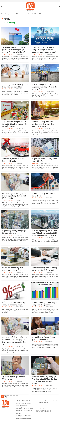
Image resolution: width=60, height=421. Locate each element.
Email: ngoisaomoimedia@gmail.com (52, 1)
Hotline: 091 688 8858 (37, 1)
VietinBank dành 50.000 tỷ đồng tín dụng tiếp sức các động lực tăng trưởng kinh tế (44, 49)
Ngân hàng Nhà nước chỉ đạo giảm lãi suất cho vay (43, 338)
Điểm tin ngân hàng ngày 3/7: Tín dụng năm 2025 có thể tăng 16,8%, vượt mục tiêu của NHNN (44, 380)
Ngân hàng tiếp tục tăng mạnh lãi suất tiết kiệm (14, 232)
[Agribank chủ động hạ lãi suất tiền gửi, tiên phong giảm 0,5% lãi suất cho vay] (15, 110)
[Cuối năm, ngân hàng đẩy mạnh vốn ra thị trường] (15, 256)
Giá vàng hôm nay (20, 14)
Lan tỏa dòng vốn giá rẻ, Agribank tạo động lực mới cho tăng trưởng (44, 87)
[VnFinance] (30, 6)
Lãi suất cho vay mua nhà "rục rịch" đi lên (44, 195)
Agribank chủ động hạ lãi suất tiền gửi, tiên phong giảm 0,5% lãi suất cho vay (14, 124)
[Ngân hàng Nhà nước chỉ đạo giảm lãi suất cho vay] (45, 325)
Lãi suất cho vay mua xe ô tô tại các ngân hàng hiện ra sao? (45, 269)
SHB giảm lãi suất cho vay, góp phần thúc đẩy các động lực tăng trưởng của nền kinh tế (14, 49)
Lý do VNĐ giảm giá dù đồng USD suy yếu (13, 378)
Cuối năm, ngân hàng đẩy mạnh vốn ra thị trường (12, 269)
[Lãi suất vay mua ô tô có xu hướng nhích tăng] (15, 147)
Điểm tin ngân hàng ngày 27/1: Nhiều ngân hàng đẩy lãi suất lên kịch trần (14, 196)
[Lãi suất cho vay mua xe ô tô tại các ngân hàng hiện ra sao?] (45, 256)
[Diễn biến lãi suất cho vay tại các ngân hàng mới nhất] (15, 291)
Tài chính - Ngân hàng (7, 54)
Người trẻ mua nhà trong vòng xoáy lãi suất (44, 160)
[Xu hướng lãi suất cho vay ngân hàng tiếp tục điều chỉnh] (15, 73)
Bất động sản (35, 163)
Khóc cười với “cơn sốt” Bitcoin (35, 14)
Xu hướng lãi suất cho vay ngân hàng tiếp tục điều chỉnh (15, 86)
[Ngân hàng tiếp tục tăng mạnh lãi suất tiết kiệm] (15, 219)
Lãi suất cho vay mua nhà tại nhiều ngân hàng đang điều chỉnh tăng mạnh (43, 124)
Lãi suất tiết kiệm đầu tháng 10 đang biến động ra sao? (44, 304)
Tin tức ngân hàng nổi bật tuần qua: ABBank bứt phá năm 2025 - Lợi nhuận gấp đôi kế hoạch (44, 233)
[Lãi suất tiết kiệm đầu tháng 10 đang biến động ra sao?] (45, 291)
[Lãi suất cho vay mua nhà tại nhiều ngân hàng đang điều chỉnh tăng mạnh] (45, 110)
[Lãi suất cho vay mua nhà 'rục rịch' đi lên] (45, 182)
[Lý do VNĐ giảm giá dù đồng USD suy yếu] (15, 365)
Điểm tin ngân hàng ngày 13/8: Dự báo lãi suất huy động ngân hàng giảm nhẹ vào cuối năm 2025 (14, 340)
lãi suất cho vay (8, 23)
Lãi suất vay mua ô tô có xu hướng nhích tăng (13, 160)
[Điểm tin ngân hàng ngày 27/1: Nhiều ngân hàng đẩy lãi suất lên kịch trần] (15, 182)
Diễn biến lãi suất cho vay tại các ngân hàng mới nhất (13, 304)
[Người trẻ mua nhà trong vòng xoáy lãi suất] (45, 147)
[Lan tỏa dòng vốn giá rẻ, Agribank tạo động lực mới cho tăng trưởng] (45, 73)
